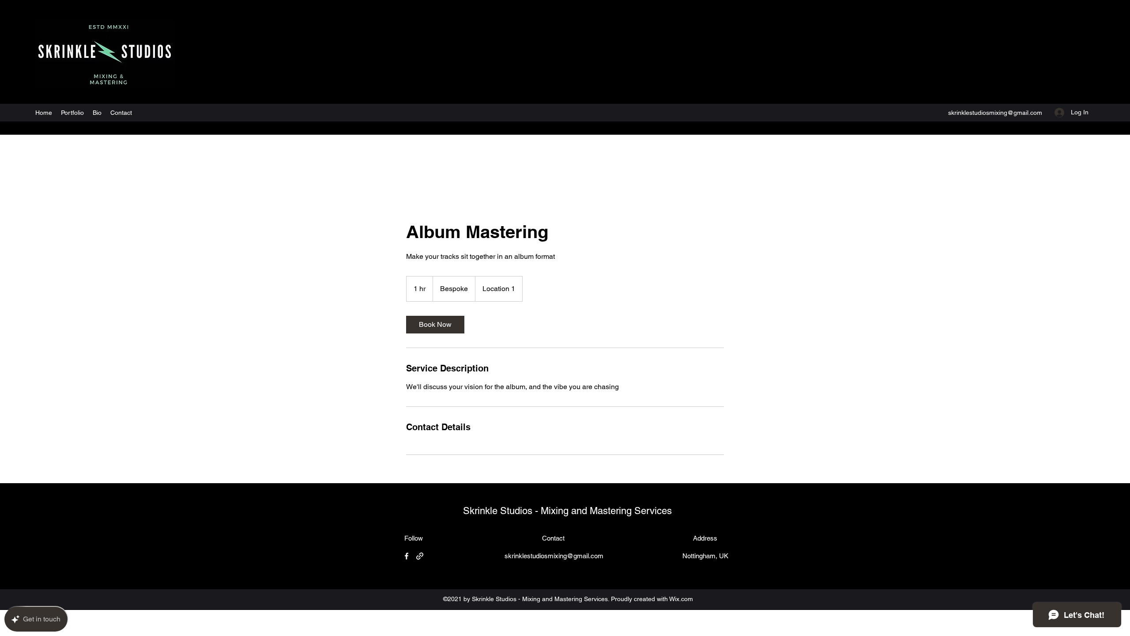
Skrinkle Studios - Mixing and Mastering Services (567, 510)
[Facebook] (406, 556)
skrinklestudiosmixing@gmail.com (995, 112)
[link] (435, 324)
